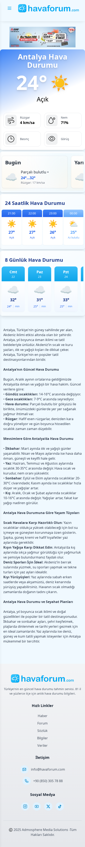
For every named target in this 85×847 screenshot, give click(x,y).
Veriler (42, 745)
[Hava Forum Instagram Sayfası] (25, 806)
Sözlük (42, 730)
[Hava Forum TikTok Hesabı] (60, 806)
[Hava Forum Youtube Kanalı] (37, 806)
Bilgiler (42, 738)
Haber (42, 716)
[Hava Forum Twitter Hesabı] (48, 806)
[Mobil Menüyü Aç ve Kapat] (9, 8)
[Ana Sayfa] (48, 8)
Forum (42, 723)
